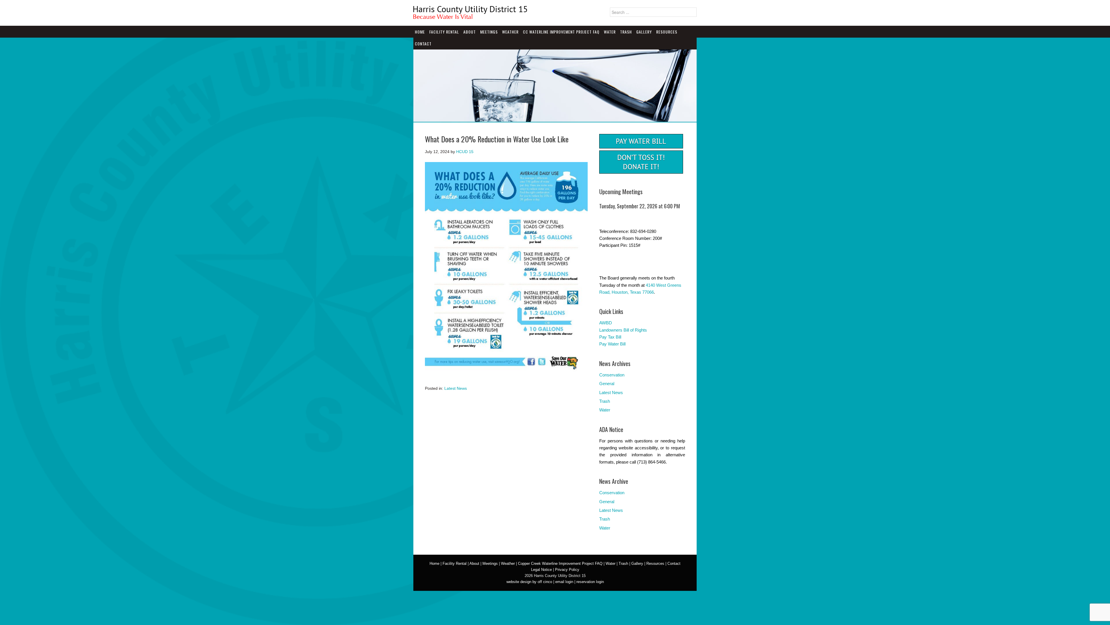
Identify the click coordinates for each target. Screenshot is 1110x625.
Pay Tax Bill (610, 336)
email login (564, 582)
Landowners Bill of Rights (623, 330)
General (606, 383)
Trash (626, 32)
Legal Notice (541, 569)
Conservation (611, 374)
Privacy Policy (567, 569)
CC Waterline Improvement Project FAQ (561, 32)
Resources (666, 32)
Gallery (644, 32)
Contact (423, 44)
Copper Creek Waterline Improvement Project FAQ (560, 563)
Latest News (455, 388)
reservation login (590, 582)
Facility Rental (444, 32)
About (469, 32)
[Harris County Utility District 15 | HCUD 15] (471, 17)
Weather (510, 32)
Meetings (489, 32)
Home (420, 32)
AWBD (605, 322)
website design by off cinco (529, 582)
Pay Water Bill (612, 343)
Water (610, 32)
